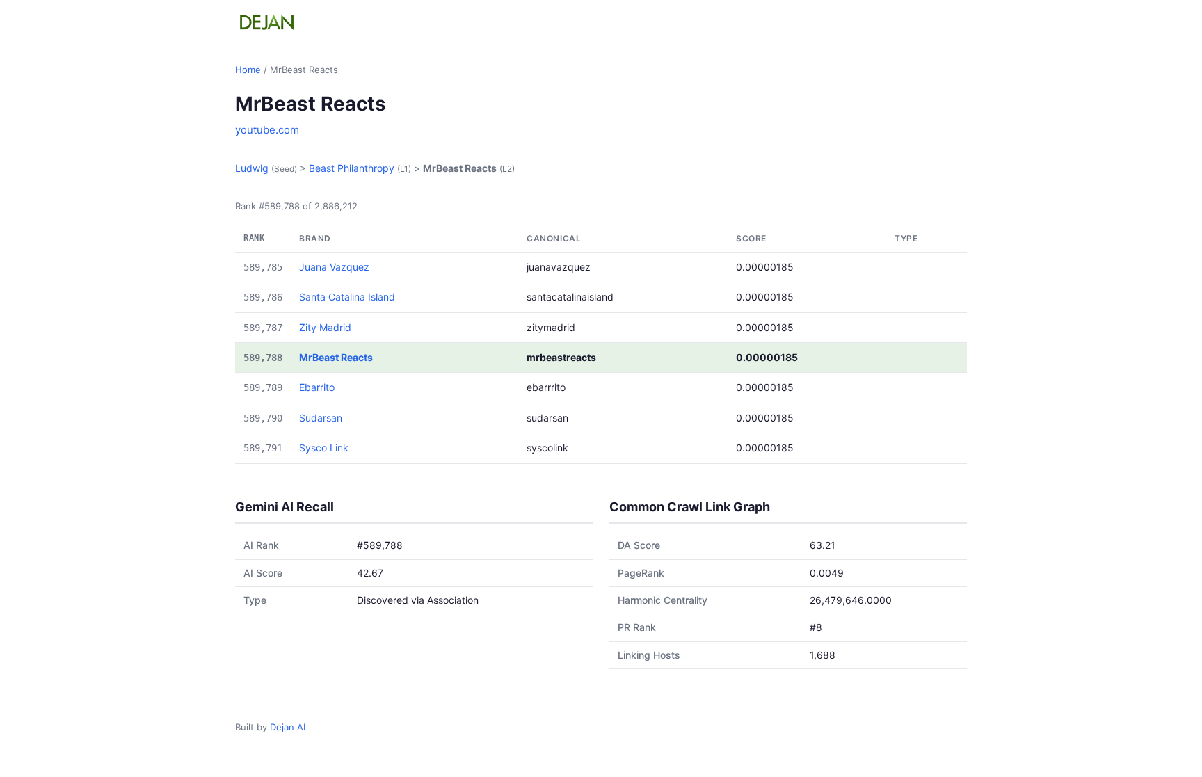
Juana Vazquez (334, 267)
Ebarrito (317, 387)
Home (248, 69)
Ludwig (252, 168)
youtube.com (267, 129)
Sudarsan (320, 418)
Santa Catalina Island (347, 297)
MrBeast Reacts (336, 357)
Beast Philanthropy (351, 168)
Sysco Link (323, 448)
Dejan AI (287, 726)
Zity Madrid (325, 327)
